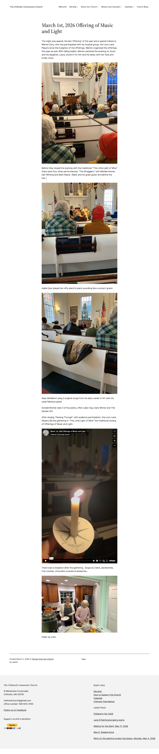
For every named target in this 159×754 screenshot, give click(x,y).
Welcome (63, 7)
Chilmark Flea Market (104, 701)
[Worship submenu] (77, 6)
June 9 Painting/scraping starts (109, 720)
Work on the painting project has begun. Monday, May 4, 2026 (124, 738)
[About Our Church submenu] (97, 6)
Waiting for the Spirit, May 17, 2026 (111, 726)
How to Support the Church (107, 695)
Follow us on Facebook (15, 710)
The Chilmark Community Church (26, 7)
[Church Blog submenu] (148, 6)
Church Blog (142, 7)
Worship (72, 7)
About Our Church (89, 7)
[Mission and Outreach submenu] (121, 6)
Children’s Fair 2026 (103, 714)
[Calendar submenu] (133, 6)
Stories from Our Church (43, 659)
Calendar (129, 7)
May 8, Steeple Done (104, 732)
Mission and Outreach (110, 7)
